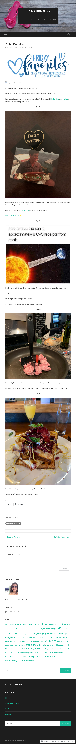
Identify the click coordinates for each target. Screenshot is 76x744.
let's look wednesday (59, 637)
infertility (39, 638)
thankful (38, 649)
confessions (18, 629)
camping (55, 624)
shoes (23, 645)
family (41, 629)
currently (27, 629)
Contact (8, 714)
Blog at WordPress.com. (15, 740)
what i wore (43, 656)
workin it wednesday (27, 661)
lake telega (47, 637)
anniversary (25, 624)
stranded (10, 649)
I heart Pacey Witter (12, 215)
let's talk (7, 641)
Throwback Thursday (10, 653)
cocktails (7, 629)
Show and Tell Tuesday (54, 645)
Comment (64, 568)
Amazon (18, 624)
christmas (62, 624)
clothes (68, 624)
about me (11, 624)
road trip (11, 645)
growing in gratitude (44, 634)
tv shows (59, 653)
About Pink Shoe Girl (12, 703)
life (11, 641)
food (57, 629)
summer (15, 649)
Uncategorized (14, 517)
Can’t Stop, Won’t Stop (62, 537)
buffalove (50, 624)
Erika (53, 99)
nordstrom (61, 641)
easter (34, 629)
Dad (31, 629)
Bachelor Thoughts (12, 537)
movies (43, 641)
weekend (16, 657)
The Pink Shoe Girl (25, 47)
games (26, 634)
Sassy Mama (18, 645)
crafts (23, 629)
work (18, 661)
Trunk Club (40, 653)
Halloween (55, 634)
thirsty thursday (65, 649)
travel (34, 652)
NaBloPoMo (51, 641)
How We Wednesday (29, 638)
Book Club (9, 709)
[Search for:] (38, 670)
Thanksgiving (46, 649)
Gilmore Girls (32, 634)
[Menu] (6, 34)
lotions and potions (26, 641)
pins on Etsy (25, 210)
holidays (63, 633)
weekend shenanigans (27, 657)
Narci (57, 99)
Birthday (31, 624)
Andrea (65, 99)
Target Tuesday (26, 648)
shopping (30, 644)
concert (12, 629)
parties (68, 641)
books (45, 624)
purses (7, 645)
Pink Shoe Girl (38, 10)
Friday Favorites (13, 523)
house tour (19, 638)
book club (39, 624)
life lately (16, 641)
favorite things (49, 629)
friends (19, 634)
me (31, 641)
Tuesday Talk (49, 652)
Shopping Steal (40, 645)
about (6, 624)
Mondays (36, 641)
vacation (9, 656)
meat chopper (28, 383)
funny (23, 634)
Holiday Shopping (10, 638)
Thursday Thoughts (24, 653)
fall (37, 629)
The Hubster (55, 649)
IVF (43, 638)
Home (7, 698)
